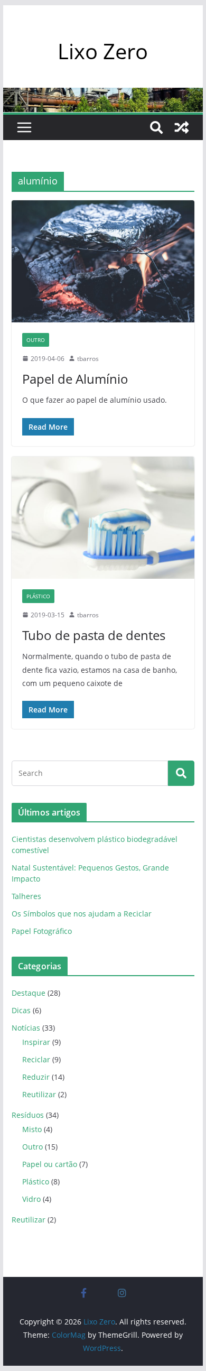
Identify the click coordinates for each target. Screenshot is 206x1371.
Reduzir (36, 1077)
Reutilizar (39, 1094)
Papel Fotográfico (42, 931)
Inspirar (36, 1042)
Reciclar (36, 1059)
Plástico (38, 596)
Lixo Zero (103, 51)
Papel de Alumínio (75, 378)
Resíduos (28, 1115)
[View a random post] (181, 127)
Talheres (26, 896)
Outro (35, 340)
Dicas (21, 1010)
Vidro (31, 1199)
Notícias (26, 1028)
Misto (32, 1129)
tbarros (88, 358)
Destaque (28, 993)
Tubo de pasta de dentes (93, 635)
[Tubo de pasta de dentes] (103, 518)
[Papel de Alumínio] (103, 261)
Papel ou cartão (49, 1164)
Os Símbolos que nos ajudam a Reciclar (82, 914)
